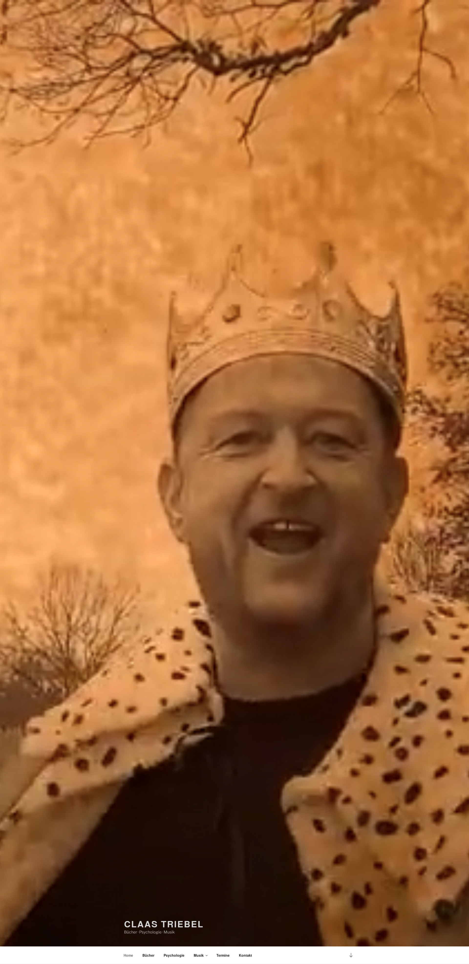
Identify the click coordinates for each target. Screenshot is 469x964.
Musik (199, 955)
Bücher (148, 955)
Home (128, 955)
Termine (223, 955)
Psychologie (174, 955)
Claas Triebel (163, 923)
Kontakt (245, 955)
